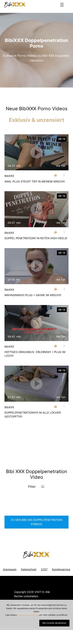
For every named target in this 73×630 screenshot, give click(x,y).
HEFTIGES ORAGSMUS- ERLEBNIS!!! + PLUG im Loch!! (34, 353)
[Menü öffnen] (62, 4)
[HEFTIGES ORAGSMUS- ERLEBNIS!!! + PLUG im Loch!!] (36, 323)
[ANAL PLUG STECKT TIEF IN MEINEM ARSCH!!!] (36, 152)
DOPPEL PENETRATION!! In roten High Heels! (35, 238)
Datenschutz (28, 569)
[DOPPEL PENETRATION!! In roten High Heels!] (36, 209)
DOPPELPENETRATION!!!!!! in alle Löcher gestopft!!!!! (32, 414)
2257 (44, 569)
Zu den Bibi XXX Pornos (36, 522)
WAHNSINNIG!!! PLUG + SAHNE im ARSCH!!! (32, 295)
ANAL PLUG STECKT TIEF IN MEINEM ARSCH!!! (34, 181)
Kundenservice (61, 569)
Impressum (9, 569)
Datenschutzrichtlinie (27, 615)
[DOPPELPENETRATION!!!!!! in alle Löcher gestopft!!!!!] (36, 383)
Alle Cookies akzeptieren (54, 623)
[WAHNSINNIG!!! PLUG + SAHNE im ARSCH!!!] (36, 266)
